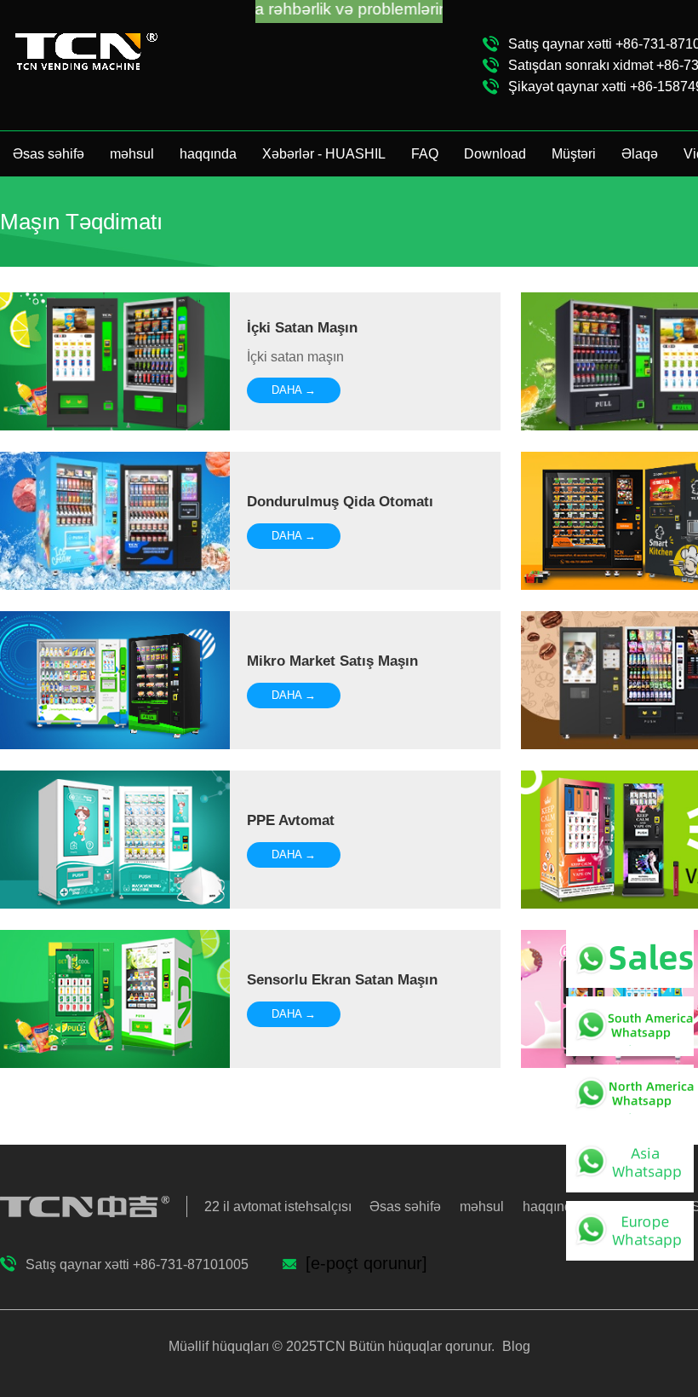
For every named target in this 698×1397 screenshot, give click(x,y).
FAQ (424, 154)
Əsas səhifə (48, 154)
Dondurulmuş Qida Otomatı (340, 502)
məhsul (132, 154)
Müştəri (574, 154)
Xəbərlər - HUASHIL (324, 154)
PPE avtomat (291, 820)
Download (495, 154)
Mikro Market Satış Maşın (332, 661)
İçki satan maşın (302, 328)
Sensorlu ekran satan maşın (342, 980)
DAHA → (294, 390)
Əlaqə (639, 154)
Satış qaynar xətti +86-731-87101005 (137, 1264)
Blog (514, 1346)
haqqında (208, 154)
